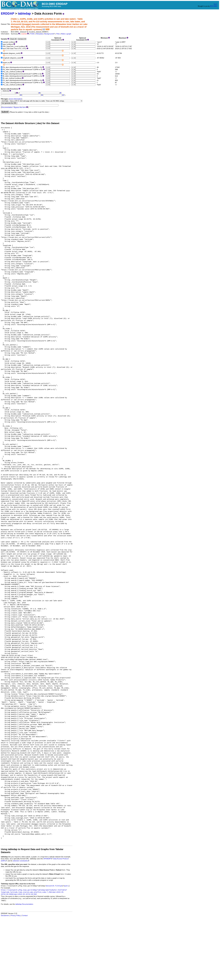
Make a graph (66, 34)
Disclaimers (5, 915)
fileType (58, 886)
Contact (25, 915)
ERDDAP (7, 13)
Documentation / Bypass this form (13, 107)
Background (48, 34)
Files (58, 34)
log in (215, 4)
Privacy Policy (16, 915)
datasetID (50, 886)
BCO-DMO (213, 6)
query (66, 886)
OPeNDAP (47, 859)
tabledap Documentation (24, 904)
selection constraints (20, 861)
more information (15, 99)
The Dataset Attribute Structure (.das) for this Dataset (30, 123)
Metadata (39, 34)
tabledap (24, 13)
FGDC (32, 34)
